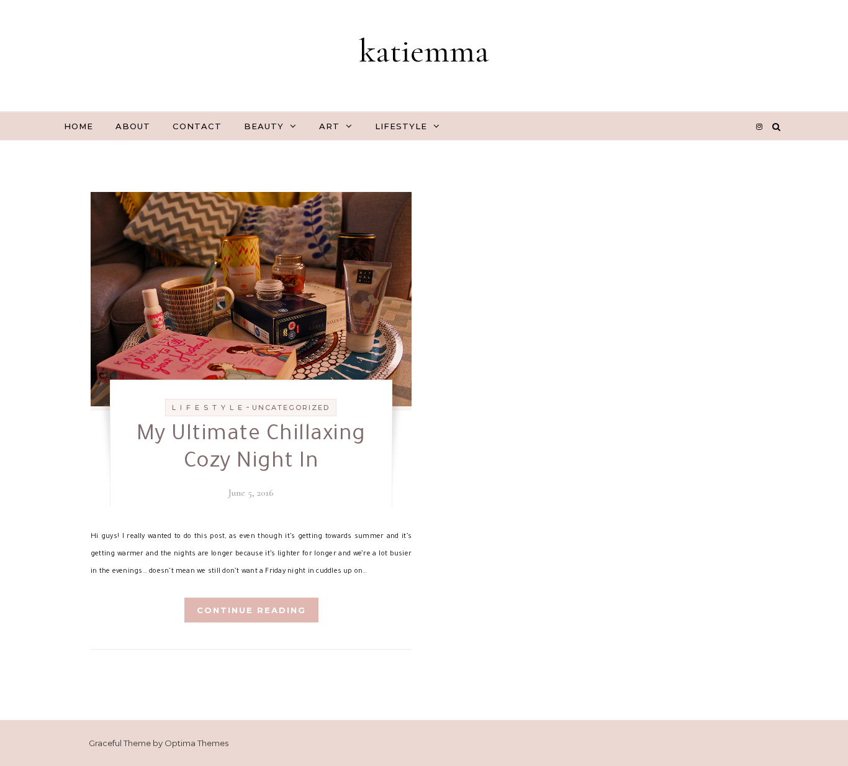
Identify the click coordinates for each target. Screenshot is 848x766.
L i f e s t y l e (207, 407)
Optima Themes (196, 743)
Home (78, 126)
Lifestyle (401, 126)
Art (329, 126)
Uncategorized (291, 407)
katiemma (424, 50)
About (132, 126)
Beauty (264, 126)
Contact (197, 126)
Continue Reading (251, 610)
